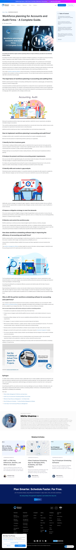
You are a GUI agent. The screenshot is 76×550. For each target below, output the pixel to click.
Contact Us (51, 522)
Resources (24, 5)
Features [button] (16, 512)
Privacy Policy (5, 539)
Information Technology (25, 524)
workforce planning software (14, 71)
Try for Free (70, 5)
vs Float (34, 515)
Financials (16, 525)
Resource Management (16, 516)
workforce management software (11, 246)
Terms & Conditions (59, 520)
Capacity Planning (15, 533)
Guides (42, 527)
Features (12, 5)
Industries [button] (25, 512)
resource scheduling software (11, 304)
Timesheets (16, 523)
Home (3, 12)
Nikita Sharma (28, 416)
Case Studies (43, 517)
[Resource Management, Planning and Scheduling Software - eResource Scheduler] (5, 5)
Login (55, 5)
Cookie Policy (11, 539)
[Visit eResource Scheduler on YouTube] (45, 541)
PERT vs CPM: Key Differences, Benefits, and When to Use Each (12, 463)
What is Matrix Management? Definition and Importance (15, 394)
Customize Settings (14, 542)
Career (50, 525)
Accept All (20, 545)
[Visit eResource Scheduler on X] (43, 541)
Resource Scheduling (16, 520)
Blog (6, 12)
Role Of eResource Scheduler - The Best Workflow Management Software (19, 401)
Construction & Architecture (26, 530)
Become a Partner (51, 532)
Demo (50, 517)
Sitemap (58, 525)
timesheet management (42, 330)
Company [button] (51, 512)
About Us (51, 515)
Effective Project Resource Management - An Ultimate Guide (16, 398)
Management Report (16, 529)
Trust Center (50, 528)
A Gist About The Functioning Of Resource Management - (16, 403)
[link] (13, 459)
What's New (43, 522)
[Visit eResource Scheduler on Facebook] (37, 541)
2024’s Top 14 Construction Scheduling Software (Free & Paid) (17, 396)
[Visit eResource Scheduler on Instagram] (40, 541)
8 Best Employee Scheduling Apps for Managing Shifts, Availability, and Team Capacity (37, 464)
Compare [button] (35, 512)
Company (34, 5)
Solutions (18, 5)
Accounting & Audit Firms (25, 516)
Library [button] (42, 512)
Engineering (25, 527)
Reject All (8, 545)
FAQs (41, 525)
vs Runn (34, 517)
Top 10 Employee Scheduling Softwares (61, 461)
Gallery (42, 520)
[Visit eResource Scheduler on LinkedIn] (34, 541)
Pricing (30, 5)
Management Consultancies (25, 520)
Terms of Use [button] (59, 513)
